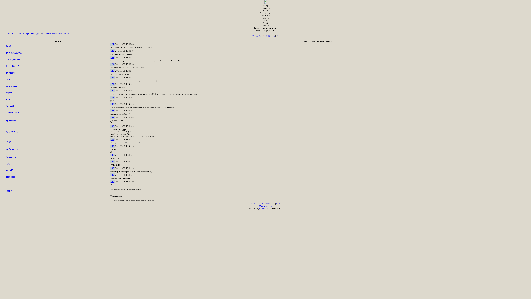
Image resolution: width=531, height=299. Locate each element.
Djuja (8, 163)
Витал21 (10, 106)
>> (278, 36)
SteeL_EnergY (13, 66)
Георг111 (10, 141)
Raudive (10, 46)
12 (274, 36)
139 (112, 175)
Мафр (12, 73)
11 (272, 36)
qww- (8, 99)
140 (112, 181)
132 (112, 117)
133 (112, 126)
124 (112, 64)
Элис (8, 79)
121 (112, 44)
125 (112, 71)
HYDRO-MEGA (14, 112)
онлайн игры (265, 209)
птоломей (10, 177)
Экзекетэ (13, 149)
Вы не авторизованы (265, 29)
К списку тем (265, 206)
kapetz (9, 92)
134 (112, 139)
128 (112, 91)
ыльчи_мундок (13, 59)
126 (112, 77)
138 (112, 168)
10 (269, 36)
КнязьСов (11, 157)
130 (112, 104)
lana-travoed (12, 86)
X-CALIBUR (15, 53)
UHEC (9, 191)
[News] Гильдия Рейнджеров (55, 33)
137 (112, 161)
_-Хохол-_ (13, 131)
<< (252, 36)
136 (112, 155)
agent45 (9, 170)
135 (112, 146)
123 (112, 57)
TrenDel (12, 120)
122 (112, 51)
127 (112, 84)
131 (112, 110)
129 (112, 97)
